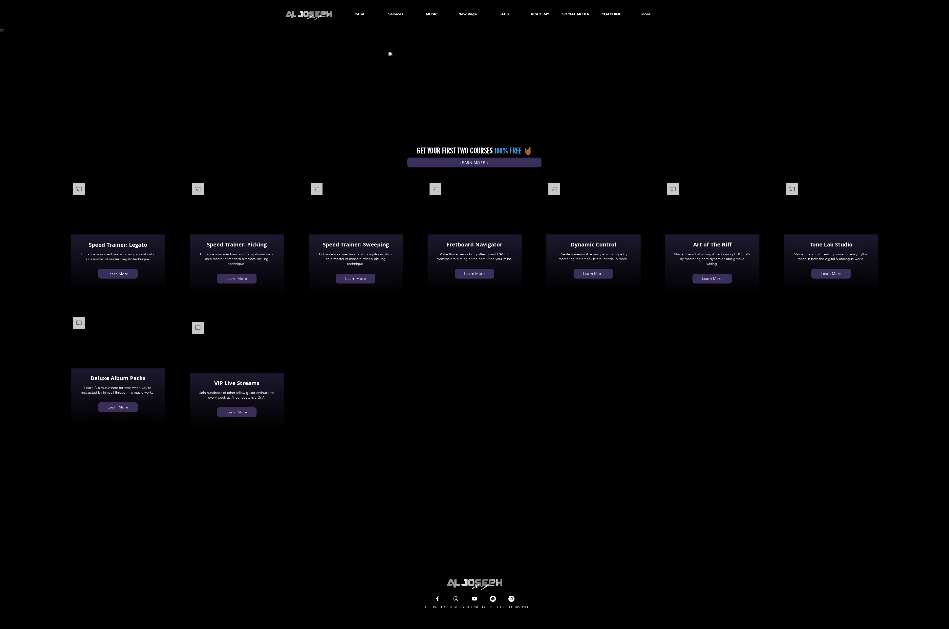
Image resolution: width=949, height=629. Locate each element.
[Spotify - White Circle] (493, 599)
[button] (431, 14)
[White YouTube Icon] (474, 599)
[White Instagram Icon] (456, 599)
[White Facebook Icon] (437, 599)
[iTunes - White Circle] (511, 599)
